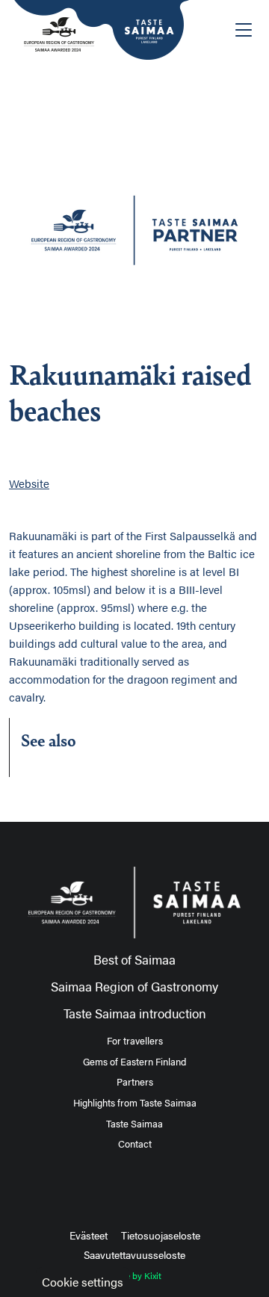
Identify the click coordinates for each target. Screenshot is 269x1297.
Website (29, 483)
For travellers (135, 1040)
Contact (135, 1144)
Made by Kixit (134, 1275)
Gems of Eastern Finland (134, 1061)
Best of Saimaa (134, 959)
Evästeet (88, 1235)
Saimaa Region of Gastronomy (134, 986)
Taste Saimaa (134, 1123)
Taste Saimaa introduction (135, 1013)
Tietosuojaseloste (160, 1235)
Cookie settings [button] (82, 1281)
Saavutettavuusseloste (134, 1254)
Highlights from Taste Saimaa (135, 1102)
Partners (135, 1082)
